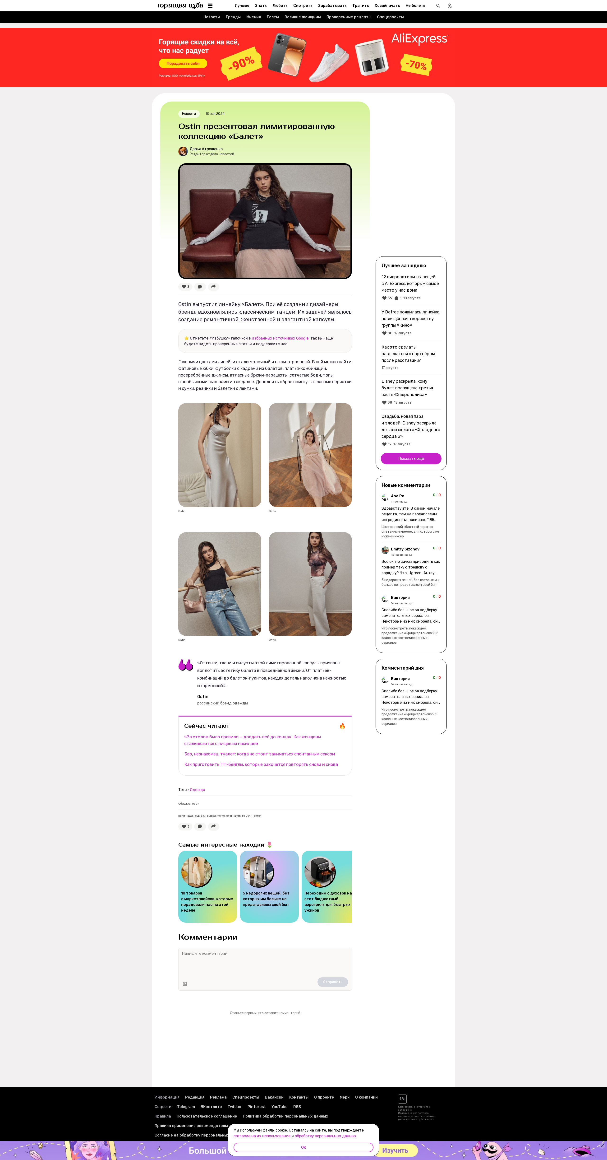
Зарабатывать (332, 5)
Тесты (273, 17)
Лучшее (242, 5)
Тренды (233, 17)
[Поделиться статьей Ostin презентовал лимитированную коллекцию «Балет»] (213, 287)
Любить (280, 5)
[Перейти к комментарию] (411, 516)
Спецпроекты (390, 17)
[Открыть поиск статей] (438, 6)
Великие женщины (303, 17)
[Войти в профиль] (449, 5)
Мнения (253, 17)
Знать (261, 5)
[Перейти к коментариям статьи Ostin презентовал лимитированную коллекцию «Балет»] (200, 287)
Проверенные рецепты (348, 17)
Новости (211, 17)
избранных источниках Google (280, 338)
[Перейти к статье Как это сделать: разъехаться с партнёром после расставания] (411, 357)
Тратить (360, 5)
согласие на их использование (262, 1136)
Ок (303, 1147)
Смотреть (303, 5)
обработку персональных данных (325, 1136)
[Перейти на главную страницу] (180, 5)
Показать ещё (411, 458)
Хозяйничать (387, 5)
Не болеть (415, 5)
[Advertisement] (411, 178)
